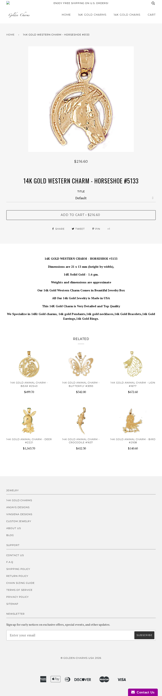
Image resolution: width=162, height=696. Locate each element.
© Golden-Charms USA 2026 (81, 657)
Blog (10, 535)
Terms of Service (19, 589)
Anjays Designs (18, 507)
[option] (81, 99)
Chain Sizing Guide (20, 582)
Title (81, 191)
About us (13, 528)
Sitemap (12, 603)
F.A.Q (9, 562)
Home (66, 14)
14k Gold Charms (92, 14)
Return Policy (17, 576)
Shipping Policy (18, 569)
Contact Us (15, 555)
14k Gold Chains (127, 14)
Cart (152, 14)
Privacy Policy (17, 596)
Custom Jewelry (18, 521)
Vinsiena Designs (19, 514)
